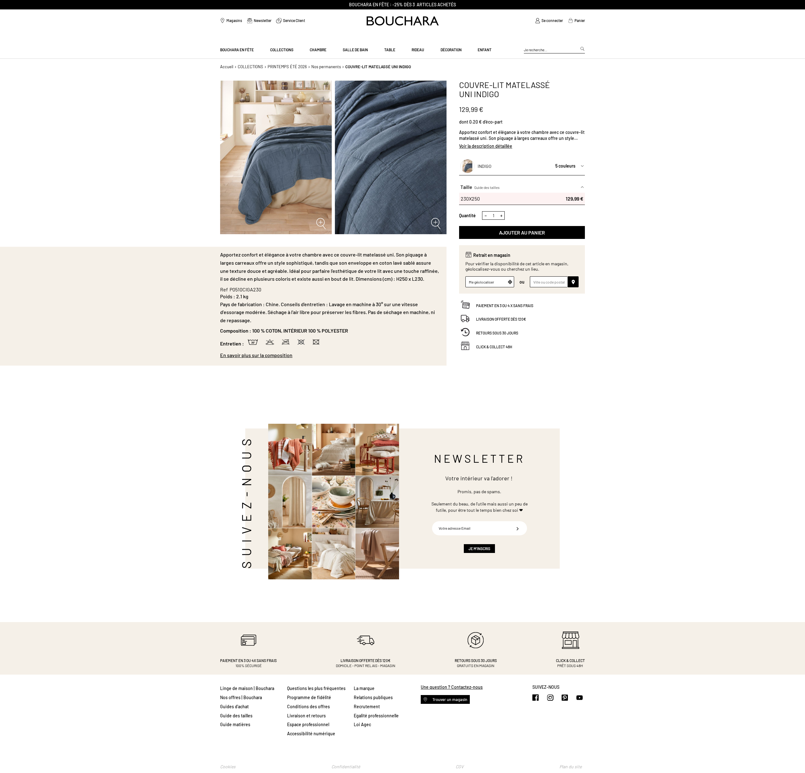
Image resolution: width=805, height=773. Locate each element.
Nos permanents (326, 66)
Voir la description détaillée (485, 145)
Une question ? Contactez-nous (452, 687)
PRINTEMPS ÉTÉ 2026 (287, 66)
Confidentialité (345, 766)
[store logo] (403, 20)
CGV (460, 766)
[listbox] (522, 198)
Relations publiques (373, 697)
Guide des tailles (487, 187)
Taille (480, 187)
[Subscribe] (517, 528)
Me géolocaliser (481, 282)
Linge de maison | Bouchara (247, 688)
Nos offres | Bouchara (241, 697)
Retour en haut (794, 755)
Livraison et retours (306, 715)
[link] (549, 20)
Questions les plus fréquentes (316, 688)
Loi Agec (362, 724)
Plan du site (570, 766)
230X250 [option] (522, 198)
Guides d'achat (234, 706)
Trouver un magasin (449, 699)
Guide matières (235, 724)
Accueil (226, 66)
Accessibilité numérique (311, 733)
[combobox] (554, 50)
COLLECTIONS (250, 66)
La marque (364, 688)
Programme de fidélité (309, 697)
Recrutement (367, 706)
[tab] (330, 355)
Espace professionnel (308, 724)
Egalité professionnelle (376, 715)
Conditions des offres (308, 706)
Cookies (228, 766)
